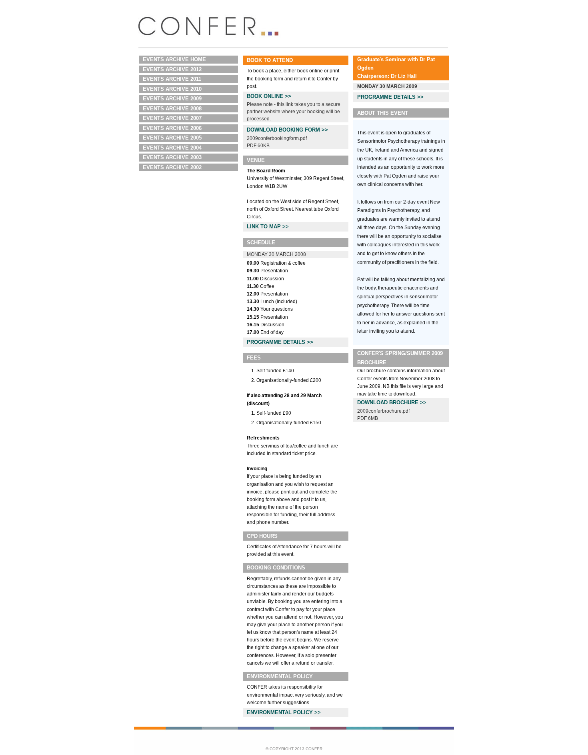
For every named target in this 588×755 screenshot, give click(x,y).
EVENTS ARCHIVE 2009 (172, 99)
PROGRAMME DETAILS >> (280, 342)
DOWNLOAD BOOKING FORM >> (287, 130)
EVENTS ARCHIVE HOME (174, 59)
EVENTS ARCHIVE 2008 (172, 109)
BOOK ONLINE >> (269, 96)
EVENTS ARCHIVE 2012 (172, 69)
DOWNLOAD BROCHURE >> (391, 402)
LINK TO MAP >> (268, 227)
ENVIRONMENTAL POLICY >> (284, 712)
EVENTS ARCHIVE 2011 (172, 79)
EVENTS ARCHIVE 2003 (172, 157)
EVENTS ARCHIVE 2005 (172, 138)
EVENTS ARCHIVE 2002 (172, 167)
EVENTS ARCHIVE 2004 (172, 148)
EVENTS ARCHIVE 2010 (172, 89)
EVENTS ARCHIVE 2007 (172, 118)
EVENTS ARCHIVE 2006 (172, 128)
